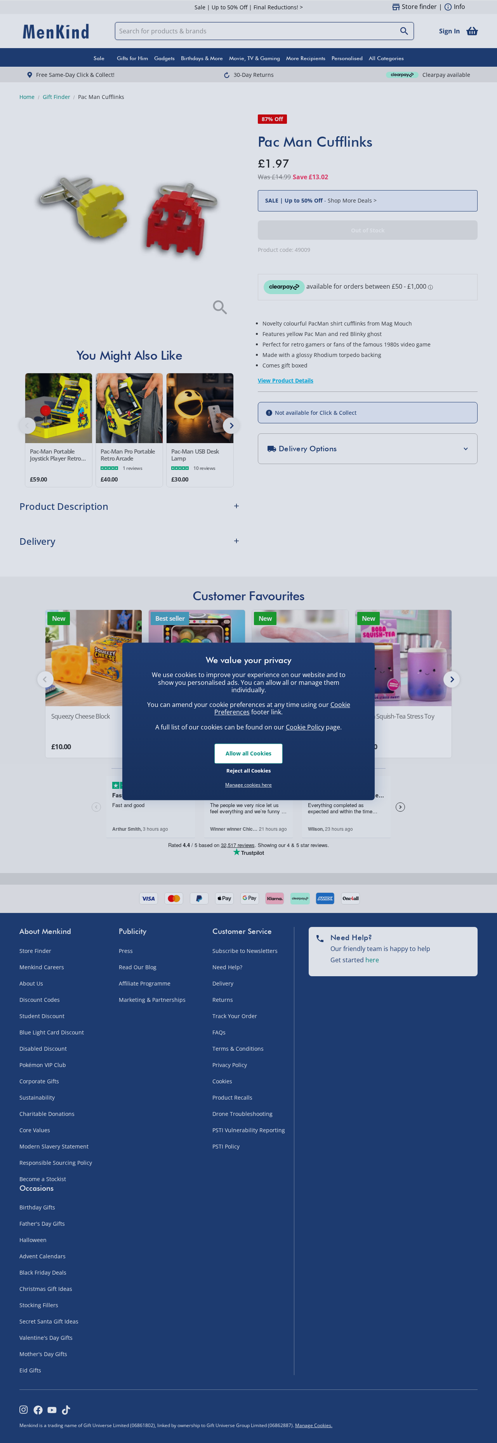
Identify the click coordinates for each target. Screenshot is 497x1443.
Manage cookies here (248, 785)
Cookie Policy (305, 727)
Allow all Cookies (248, 753)
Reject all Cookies (248, 770)
